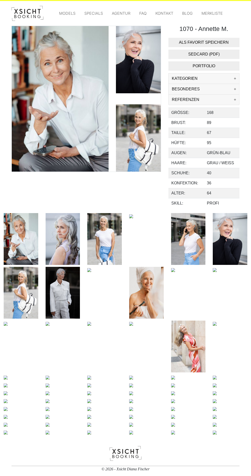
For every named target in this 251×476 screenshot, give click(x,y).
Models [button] (67, 13)
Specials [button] (93, 13)
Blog (187, 13)
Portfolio (204, 66)
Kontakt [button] (164, 13)
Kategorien (185, 78)
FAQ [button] (143, 13)
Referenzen (185, 99)
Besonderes (186, 89)
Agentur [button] (121, 13)
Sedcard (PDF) (204, 54)
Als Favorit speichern (204, 42)
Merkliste (212, 13)
